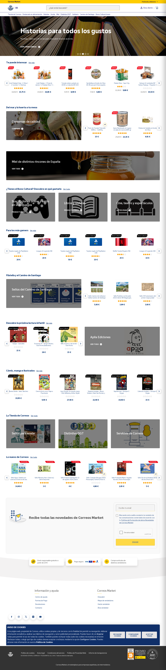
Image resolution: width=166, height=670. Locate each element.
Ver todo (66, 189)
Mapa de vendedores (105, 600)
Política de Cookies (44, 642)
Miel (57, 14)
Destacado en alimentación (32, 14)
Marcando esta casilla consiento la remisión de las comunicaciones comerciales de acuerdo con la (137, 519)
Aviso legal (41, 653)
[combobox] (83, 7)
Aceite (53, 14)
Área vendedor (103, 608)
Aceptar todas (149, 635)
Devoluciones (40, 604)
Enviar (135, 542)
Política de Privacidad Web (76, 653)
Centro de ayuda (41, 597)
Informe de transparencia (98, 653)
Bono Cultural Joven (103, 14)
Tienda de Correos (14, 14)
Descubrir (101, 597)
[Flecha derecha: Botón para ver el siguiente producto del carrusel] (159, 83)
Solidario (75, 14)
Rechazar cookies (117, 635)
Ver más (32, 63)
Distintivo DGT (66, 14)
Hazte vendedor (104, 604)
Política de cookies (27, 653)
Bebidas (46, 14)
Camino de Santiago (87, 14)
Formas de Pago (41, 600)
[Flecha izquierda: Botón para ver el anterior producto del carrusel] (7, 83)
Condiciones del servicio (55, 653)
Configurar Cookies (133, 635)
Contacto (38, 608)
